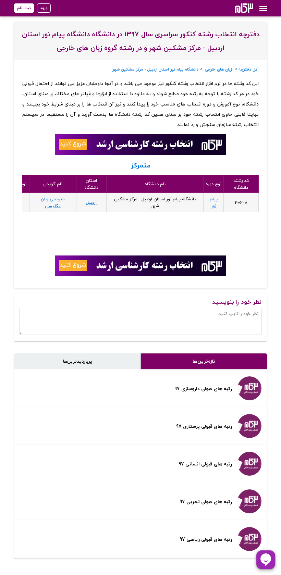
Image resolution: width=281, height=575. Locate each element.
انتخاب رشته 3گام (235, 8)
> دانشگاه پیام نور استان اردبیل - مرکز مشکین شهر (157, 69)
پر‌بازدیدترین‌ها (77, 361)
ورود (44, 8)
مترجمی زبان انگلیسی (53, 202)
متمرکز (140, 165)
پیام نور (214, 202)
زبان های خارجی (218, 69)
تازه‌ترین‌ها (204, 361)
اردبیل (91, 202)
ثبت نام (24, 8)
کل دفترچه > (246, 69)
